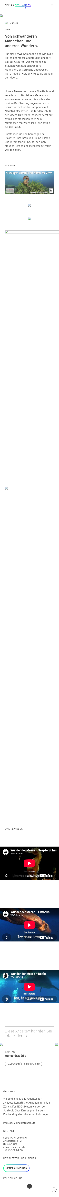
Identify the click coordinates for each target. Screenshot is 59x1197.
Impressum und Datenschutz (19, 1122)
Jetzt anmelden (16, 1168)
